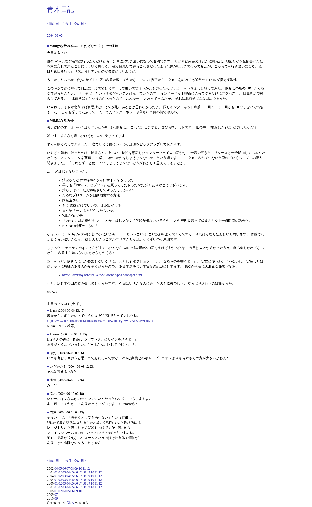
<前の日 (53, 23)
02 (60, 472)
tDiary (70, 502)
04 (56, 468)
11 (84, 468)
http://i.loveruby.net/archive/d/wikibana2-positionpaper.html (102, 275)
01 (56, 472)
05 (60, 468)
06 (64, 468)
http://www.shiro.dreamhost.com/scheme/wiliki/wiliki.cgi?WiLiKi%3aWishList (100, 321)
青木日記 (60, 9)
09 (76, 468)
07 (68, 468)
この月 (66, 23)
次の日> (80, 23)
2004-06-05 (55, 35)
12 (88, 468)
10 (80, 468)
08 (72, 468)
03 (64, 472)
